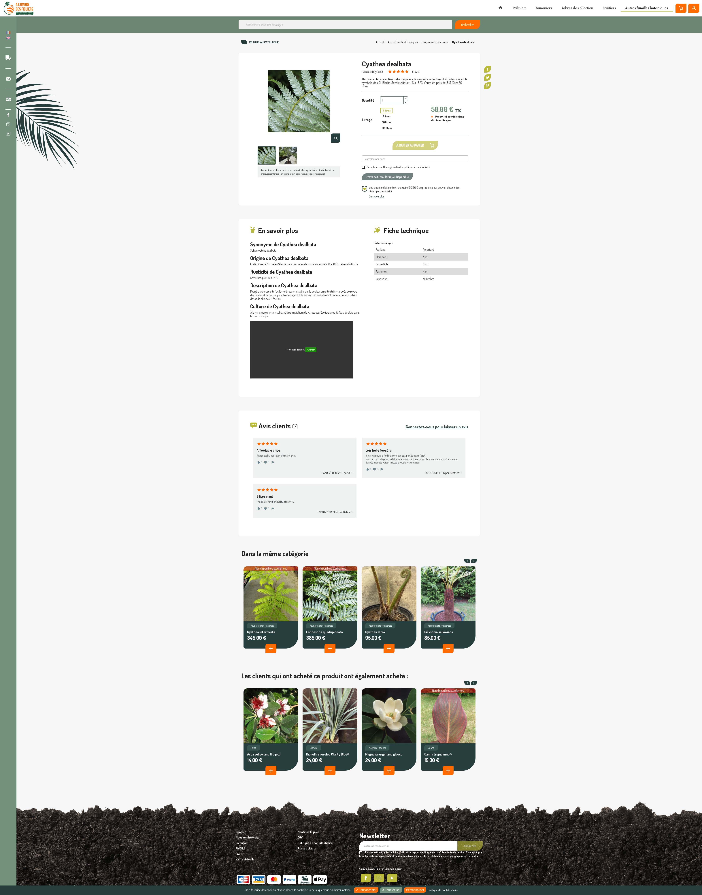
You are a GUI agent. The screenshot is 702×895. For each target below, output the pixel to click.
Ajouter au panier (410, 145)
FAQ (238, 854)
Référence (367, 71)
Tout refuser (392, 890)
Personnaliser (415, 890)
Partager (487, 69)
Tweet (487, 77)
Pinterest (487, 85)
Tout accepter (367, 890)
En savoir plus (376, 196)
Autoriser (311, 349)
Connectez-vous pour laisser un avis (437, 427)
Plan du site (305, 848)
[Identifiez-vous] (693, 8)
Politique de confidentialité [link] (443, 890)
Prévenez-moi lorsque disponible (387, 177)
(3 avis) (415, 71)
